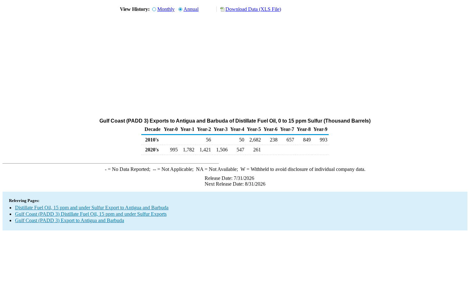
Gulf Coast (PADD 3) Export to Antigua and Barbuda (69, 220)
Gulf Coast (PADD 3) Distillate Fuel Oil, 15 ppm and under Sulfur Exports (91, 214)
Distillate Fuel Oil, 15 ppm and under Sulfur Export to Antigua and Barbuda (91, 207)
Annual (191, 9)
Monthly (166, 9)
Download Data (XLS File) (253, 9)
